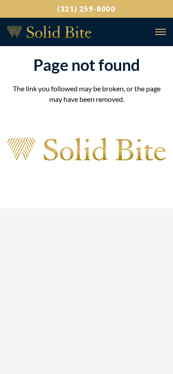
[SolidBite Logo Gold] (86, 149)
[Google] (51, 177)
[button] (159, 32)
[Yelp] (121, 177)
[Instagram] (75, 178)
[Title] (49, 32)
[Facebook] (98, 177)
